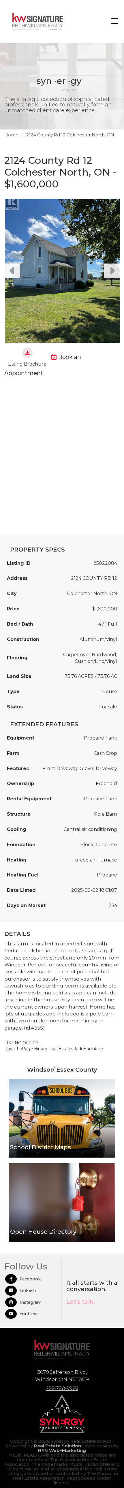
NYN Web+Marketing (62, 1450)
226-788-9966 (62, 1388)
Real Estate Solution (57, 1446)
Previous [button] (12, 271)
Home (11, 135)
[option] (62, 271)
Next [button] (112, 271)
